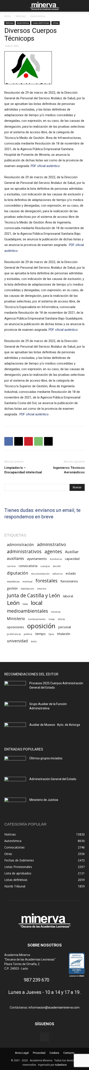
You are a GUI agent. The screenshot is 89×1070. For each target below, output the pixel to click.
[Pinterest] (28, 441)
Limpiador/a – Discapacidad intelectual (23, 470)
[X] (18, 441)
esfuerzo (57, 573)
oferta (61, 619)
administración (20, 544)
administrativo (51, 544)
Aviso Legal (22, 1052)
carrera (11, 566)
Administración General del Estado (52, 779)
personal (64, 627)
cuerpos (45, 566)
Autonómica (37, 16)
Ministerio (16, 618)
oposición (41, 626)
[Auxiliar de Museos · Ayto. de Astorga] (15, 730)
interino (41, 588)
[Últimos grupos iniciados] (15, 763)
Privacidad (39, 1052)
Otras (55, 22)
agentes (53, 551)
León (13, 603)
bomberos (56, 559)
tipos (51, 634)
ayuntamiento (37, 558)
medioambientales (27, 611)
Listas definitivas (41, 22)
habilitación (27, 588)
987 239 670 (36, 980)
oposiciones (15, 627)
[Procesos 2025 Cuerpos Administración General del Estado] (15, 688)
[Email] (48, 441)
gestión (12, 588)
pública (28, 634)
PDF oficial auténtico (46, 166)
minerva (55, 611)
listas (25, 604)
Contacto (68, 1052)
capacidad (72, 558)
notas (52, 619)
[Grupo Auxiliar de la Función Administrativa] (15, 709)
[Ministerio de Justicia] (15, 805)
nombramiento (37, 619)
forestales (46, 580)
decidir (57, 566)
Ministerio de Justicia (43, 800)
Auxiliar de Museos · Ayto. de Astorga (54, 724)
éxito (34, 641)
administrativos (24, 551)
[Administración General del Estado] (15, 784)
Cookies (54, 1052)
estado (71, 573)
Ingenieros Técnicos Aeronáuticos (69, 470)
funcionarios (69, 581)
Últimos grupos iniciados (45, 758)
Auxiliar (72, 551)
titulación (63, 633)
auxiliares (15, 558)
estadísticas (13, 581)
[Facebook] (8, 441)
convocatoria (28, 566)
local (36, 603)
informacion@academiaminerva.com (54, 1007)
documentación (40, 573)
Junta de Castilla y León (33, 595)
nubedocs (61, 1064)
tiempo (40, 633)
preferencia (14, 634)
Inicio (7, 16)
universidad (17, 641)
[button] (7, 6)
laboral (68, 596)
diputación (17, 573)
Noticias (20, 16)
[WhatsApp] (38, 441)
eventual (27, 581)
